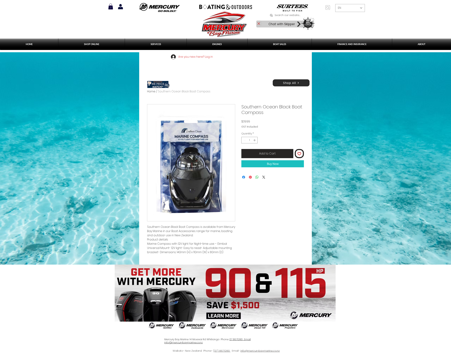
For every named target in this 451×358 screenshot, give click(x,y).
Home (151, 91)
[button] (156, 44)
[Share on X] (264, 177)
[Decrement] (244, 140)
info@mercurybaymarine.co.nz (260, 351)
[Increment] (255, 140)
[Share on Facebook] (244, 177)
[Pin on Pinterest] (250, 177)
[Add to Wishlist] (299, 153)
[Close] (258, 23)
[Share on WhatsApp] (257, 177)
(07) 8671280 (221, 351)
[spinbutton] (249, 140)
